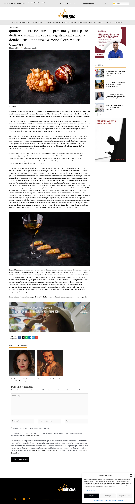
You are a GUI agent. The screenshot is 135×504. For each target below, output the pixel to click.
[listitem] (110, 73)
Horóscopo (108, 22)
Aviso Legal (120, 500)
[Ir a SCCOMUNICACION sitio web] (110, 140)
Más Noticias (24, 22)
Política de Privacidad (33, 436)
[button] (131, 475)
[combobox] (93, 3)
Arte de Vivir (37, 22)
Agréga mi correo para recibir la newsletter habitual (30, 428)
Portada (15, 22)
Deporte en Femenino (69, 22)
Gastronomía (82, 22)
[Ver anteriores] (96, 114)
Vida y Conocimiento (96, 22)
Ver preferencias (124, 496)
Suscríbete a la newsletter (38, 3)
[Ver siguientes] (100, 114)
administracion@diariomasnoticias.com (45, 450)
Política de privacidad (110, 500)
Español (117, 3)
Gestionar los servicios (91, 490)
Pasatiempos (118, 22)
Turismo (48, 22)
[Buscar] (105, 3)
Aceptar (91, 496)
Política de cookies (98, 500)
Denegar (108, 496)
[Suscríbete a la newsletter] (29, 2)
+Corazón (56, 22)
